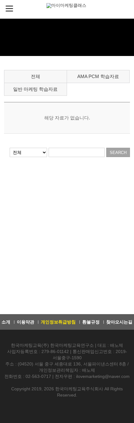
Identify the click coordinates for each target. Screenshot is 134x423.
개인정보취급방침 (58, 321)
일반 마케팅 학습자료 (35, 89)
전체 (35, 76)
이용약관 (25, 321)
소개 (6, 321)
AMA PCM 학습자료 (98, 76)
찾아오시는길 (119, 321)
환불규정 (91, 321)
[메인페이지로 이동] (67, 5)
